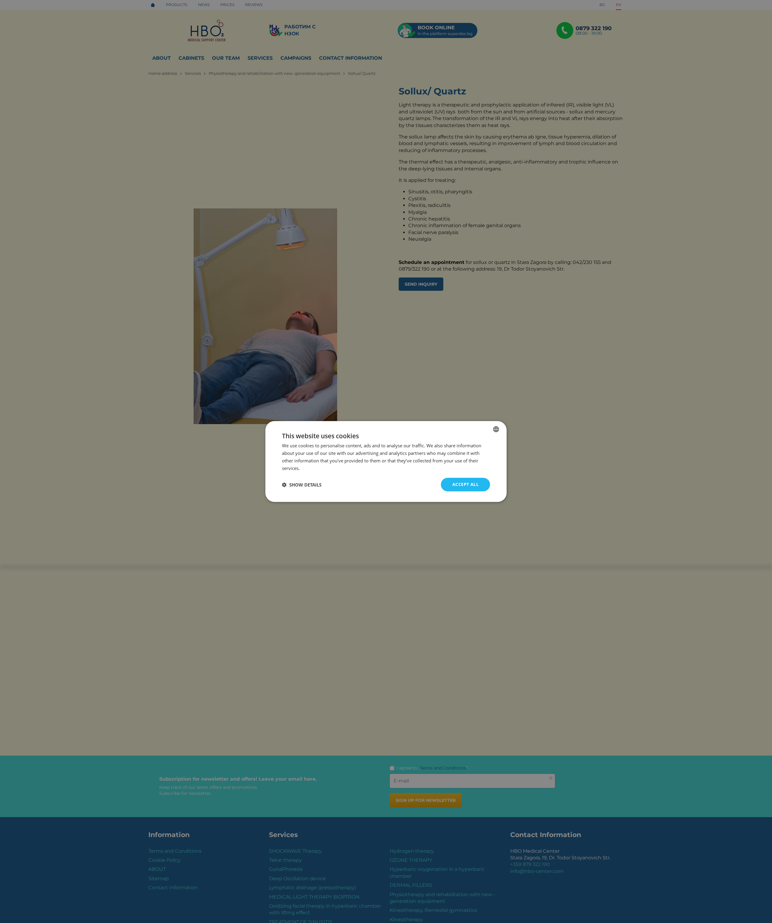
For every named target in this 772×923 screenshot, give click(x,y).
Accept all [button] (465, 484)
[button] (301, 484)
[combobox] (496, 429)
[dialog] (386, 461)
